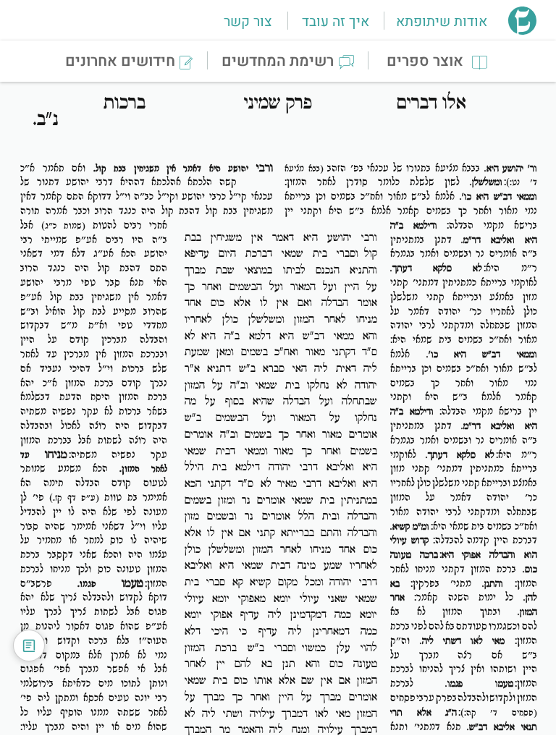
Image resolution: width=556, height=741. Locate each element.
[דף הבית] (522, 30)
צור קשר (247, 22)
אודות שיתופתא (441, 22)
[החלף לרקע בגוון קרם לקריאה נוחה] (29, 645)
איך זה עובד (335, 22)
